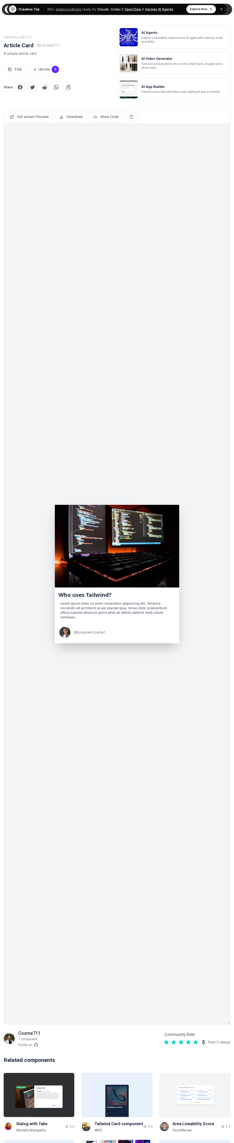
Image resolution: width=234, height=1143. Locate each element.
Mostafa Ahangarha (31, 1130)
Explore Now (198, 9)
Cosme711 (29, 1033)
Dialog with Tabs (32, 1123)
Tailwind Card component (118, 1123)
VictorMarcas (182, 1130)
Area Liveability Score (193, 1123)
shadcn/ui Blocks (68, 9)
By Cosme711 (48, 45)
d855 (98, 1130)
